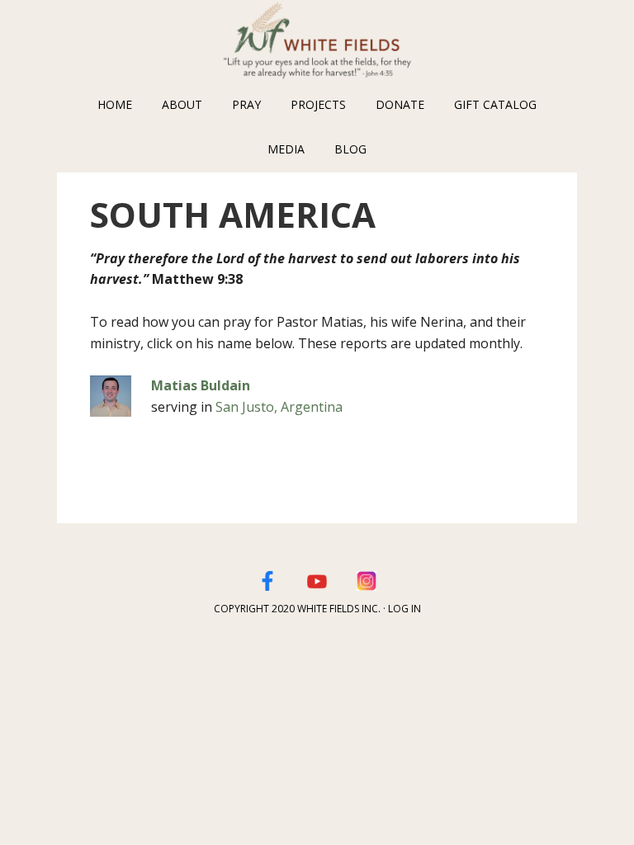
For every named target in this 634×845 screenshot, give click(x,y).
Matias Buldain (200, 385)
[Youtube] (317, 578)
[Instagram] (366, 578)
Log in (404, 609)
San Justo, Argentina (279, 407)
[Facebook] (267, 578)
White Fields (317, 41)
